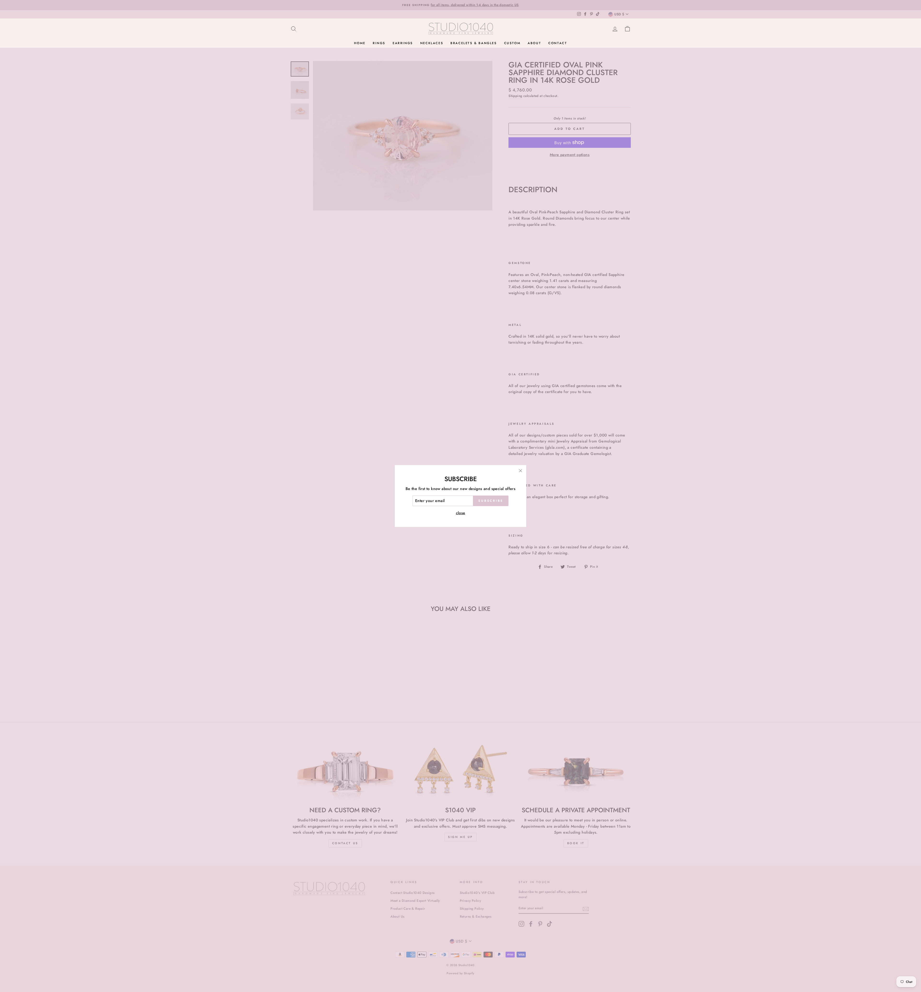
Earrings (403, 43)
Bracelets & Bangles (473, 43)
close (460, 513)
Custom (512, 43)
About (534, 43)
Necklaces (431, 43)
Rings (379, 43)
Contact (557, 43)
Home (360, 43)
